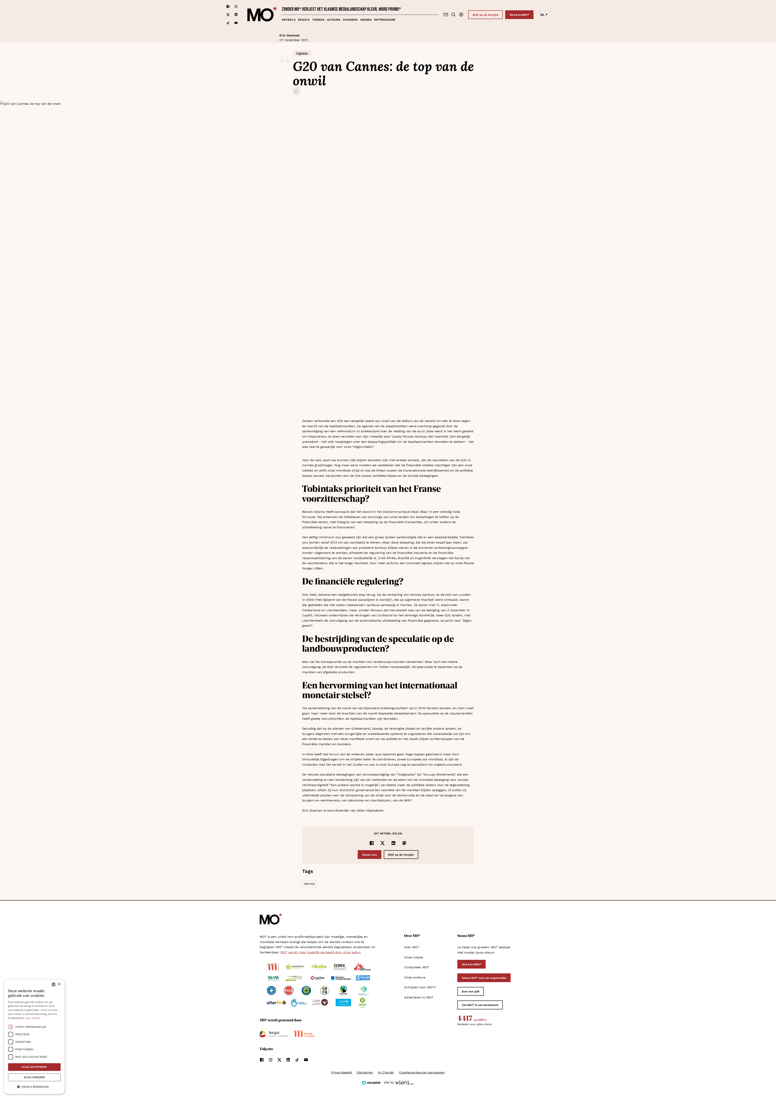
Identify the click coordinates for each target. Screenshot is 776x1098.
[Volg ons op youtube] (236, 22)
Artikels (289, 19)
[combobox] (54, 984)
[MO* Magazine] (262, 14)
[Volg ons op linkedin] (236, 14)
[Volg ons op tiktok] (228, 22)
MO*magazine (384, 19)
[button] (34, 1087)
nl (542, 15)
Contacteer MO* (416, 967)
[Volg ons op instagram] (236, 6)
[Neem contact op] (446, 14)
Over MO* (411, 947)
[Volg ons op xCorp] (228, 14)
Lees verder (32, 1018)
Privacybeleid (341, 1072)
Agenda (366, 19)
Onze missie (413, 957)
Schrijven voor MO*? (420, 987)
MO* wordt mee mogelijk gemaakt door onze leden (320, 952)
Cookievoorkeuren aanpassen (422, 1072)
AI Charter (386, 1072)
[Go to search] (453, 14)
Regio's (304, 19)
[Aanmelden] (461, 14)
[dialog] (34, 1036)
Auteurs (334, 19)
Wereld (309, 884)
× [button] (59, 984)
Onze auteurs (414, 977)
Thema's (318, 19)
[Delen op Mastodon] (404, 843)
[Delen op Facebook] (371, 843)
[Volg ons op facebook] (228, 6)
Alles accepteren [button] (34, 1067)
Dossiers (350, 19)
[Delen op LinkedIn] (393, 843)
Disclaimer (365, 1072)
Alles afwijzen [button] (34, 1077)
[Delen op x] (382, 843)
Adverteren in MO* (418, 997)
